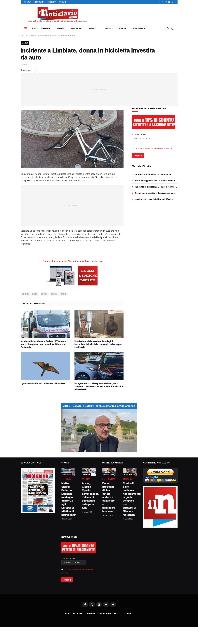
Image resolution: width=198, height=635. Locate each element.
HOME (34, 28)
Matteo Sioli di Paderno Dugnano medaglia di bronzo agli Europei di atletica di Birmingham (68, 499)
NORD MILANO (76, 28)
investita (54, 293)
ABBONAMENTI (39, 2)
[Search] (167, 28)
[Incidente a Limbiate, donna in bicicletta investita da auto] (72, 139)
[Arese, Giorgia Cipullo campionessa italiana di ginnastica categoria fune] (89, 472)
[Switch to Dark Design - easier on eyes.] (172, 28)
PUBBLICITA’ (52, 2)
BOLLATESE (45, 28)
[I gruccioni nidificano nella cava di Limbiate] (45, 366)
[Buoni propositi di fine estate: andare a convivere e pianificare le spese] (109, 472)
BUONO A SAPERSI (109, 474)
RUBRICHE (121, 28)
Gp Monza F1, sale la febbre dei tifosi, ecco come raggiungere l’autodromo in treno (155, 199)
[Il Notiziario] (57, 14)
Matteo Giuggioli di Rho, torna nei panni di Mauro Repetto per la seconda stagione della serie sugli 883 (155, 180)
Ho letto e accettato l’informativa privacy (153, 148)
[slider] (96, 449)
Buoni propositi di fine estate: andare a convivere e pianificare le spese (108, 497)
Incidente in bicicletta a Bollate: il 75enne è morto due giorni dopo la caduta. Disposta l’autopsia (43, 344)
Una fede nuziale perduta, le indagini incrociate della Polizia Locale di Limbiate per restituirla (98, 344)
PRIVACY (129, 613)
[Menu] (25, 28)
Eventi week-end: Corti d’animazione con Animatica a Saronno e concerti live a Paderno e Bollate (154, 193)
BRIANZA (60, 28)
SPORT (108, 28)
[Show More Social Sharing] (35, 70)
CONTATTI (62, 2)
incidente (44, 293)
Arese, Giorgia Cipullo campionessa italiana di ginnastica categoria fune (89, 495)
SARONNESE (93, 28)
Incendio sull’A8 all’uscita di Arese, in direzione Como (153, 174)
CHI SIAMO (27, 2)
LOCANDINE (90, 613)
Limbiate (64, 293)
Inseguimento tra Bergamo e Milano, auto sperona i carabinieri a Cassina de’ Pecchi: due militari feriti (99, 386)
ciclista (34, 293)
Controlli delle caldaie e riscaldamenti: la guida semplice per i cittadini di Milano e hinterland (130, 499)
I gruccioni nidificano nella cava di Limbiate (43, 383)
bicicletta (25, 293)
